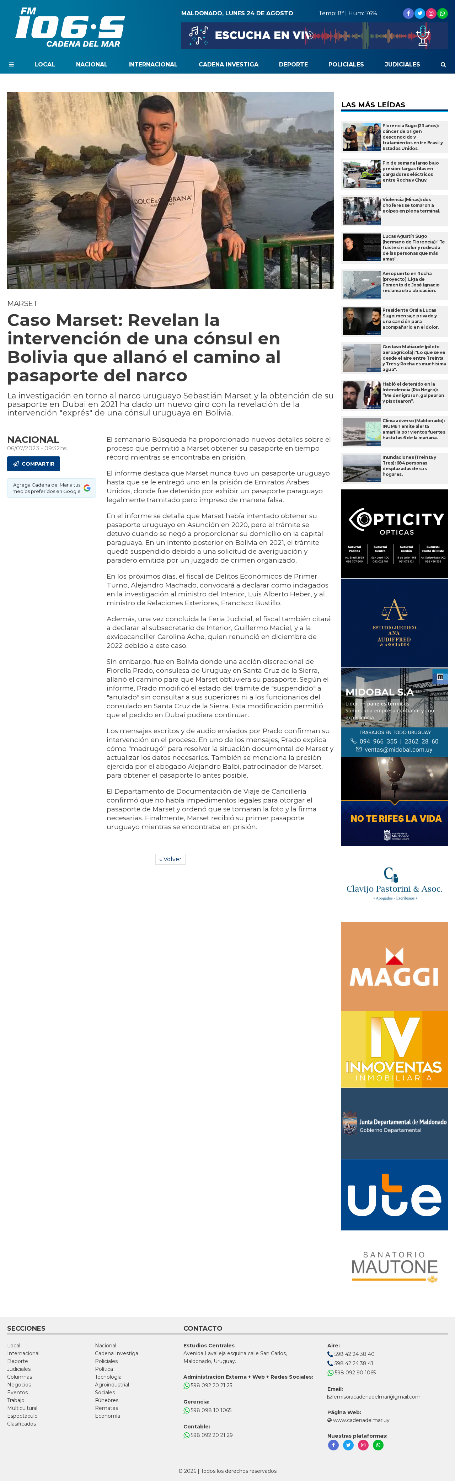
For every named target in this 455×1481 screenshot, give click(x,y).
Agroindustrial (112, 1384)
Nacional (92, 64)
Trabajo (16, 1400)
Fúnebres (106, 1400)
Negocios (19, 1384)
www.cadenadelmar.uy (361, 1420)
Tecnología (108, 1377)
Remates (106, 1408)
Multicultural (22, 1408)
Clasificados (21, 1424)
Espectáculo (22, 1416)
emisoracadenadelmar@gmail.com (377, 1397)
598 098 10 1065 (210, 1410)
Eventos (17, 1392)
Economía (107, 1416)
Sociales (105, 1392)
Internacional (153, 64)
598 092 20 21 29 (211, 1435)
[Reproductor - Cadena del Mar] (314, 35)
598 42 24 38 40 (354, 1354)
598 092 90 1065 (354, 1372)
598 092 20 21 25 (210, 1385)
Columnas (19, 1377)
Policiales (346, 64)
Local (44, 64)
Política (104, 1369)
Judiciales (402, 64)
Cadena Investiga (228, 64)
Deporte (293, 64)
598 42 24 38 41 (353, 1363)
